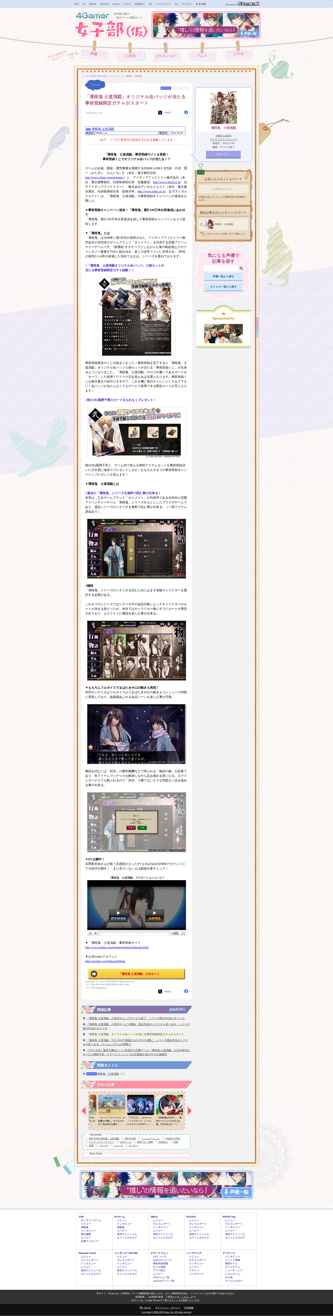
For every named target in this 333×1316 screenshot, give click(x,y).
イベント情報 (232, 1260)
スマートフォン (159, 1253)
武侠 (176, 1142)
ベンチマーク (196, 1273)
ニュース (176, 88)
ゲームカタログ (234, 1280)
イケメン (166, 56)
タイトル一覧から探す (223, 286)
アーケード (229, 1253)
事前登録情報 (160, 1263)
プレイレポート (162, 1223)
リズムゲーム (232, 1273)
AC (176, 4)
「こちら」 (185, 1297)
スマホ (127, 4)
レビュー (86, 1223)
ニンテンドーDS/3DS (126, 1253)
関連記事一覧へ (177, 1009)
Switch (116, 4)
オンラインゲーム (91, 1220)
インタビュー (88, 1230)
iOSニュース (160, 1256)
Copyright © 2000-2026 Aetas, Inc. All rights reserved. (166, 1312)
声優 (93, 54)
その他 (229, 1277)
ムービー (185, 88)
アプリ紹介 (159, 1270)
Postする (168, 112)
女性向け (140, 4)
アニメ (201, 56)
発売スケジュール (127, 1234)
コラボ (238, 54)
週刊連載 (86, 1234)
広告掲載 (188, 1307)
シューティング (234, 1270)
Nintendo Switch (87, 1253)
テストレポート (198, 1260)
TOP (76, 4)
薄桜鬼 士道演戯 (103, 129)
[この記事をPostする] (160, 113)
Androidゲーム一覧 (163, 1280)
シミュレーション (150, 1138)
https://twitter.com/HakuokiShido (105, 961)
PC (84, 4)
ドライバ (194, 1270)
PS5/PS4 (104, 4)
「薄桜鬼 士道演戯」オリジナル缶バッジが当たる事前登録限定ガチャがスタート (135, 1034)
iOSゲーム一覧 (161, 1277)
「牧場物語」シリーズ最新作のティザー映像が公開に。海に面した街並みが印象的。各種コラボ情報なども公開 (105, 1124)
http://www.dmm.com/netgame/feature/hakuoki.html (117, 947)
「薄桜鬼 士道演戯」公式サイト (139, 973)
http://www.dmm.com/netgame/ (104, 177)
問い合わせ (145, 1307)
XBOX (92, 4)
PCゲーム (119, 1216)
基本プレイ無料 (145, 1142)
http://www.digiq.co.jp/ (152, 191)
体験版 (84, 1227)
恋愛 (91, 1145)
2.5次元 (130, 55)
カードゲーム (232, 1266)
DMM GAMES (173, 1138)
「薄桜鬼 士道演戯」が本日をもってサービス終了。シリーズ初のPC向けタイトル (135, 1018)
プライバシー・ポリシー (167, 1307)
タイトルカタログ (127, 1237)
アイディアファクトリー (101, 1142)
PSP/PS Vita (229, 1216)
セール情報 (159, 1266)
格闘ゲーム (231, 1263)
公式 (122, 1074)
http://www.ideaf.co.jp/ (167, 182)
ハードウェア (163, 4)
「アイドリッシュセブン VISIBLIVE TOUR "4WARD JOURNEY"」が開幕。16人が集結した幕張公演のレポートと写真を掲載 (134, 1124)
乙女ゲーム (125, 1142)
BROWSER (166, 88)
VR (150, 4)
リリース (103, 1145)
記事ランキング (89, 1241)
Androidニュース (162, 1260)
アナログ (187, 4)
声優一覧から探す (223, 276)
